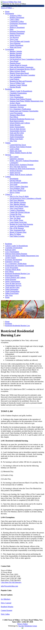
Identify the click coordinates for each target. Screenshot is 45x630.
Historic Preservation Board (19, 73)
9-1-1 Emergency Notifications (20, 109)
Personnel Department (17, 31)
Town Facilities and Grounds (20, 41)
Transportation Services (18, 131)
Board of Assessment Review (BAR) (22, 69)
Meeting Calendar (16, 51)
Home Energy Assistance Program (21, 165)
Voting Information (16, 135)
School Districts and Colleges (20, 123)
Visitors (7, 143)
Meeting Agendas (16, 53)
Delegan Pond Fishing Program (20, 99)
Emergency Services (17, 107)
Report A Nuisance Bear (18, 232)
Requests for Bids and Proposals (21, 81)
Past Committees (15, 77)
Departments (9, 13)
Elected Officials (15, 57)
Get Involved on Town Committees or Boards (25, 59)
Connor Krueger (6, 610)
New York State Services (18, 167)
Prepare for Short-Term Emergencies (22, 169)
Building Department (17, 17)
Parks (11, 29)
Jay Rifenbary (5, 599)
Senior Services (15, 35)
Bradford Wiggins (7, 607)
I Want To (8, 194)
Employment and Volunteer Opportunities (24, 111)
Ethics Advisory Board (17, 71)
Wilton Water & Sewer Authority (21, 175)
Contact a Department (17, 210)
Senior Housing (15, 125)
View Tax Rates (15, 218)
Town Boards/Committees (19, 182)
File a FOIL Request (17, 228)
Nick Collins (5, 614)
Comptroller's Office (17, 21)
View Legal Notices (16, 208)
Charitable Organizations (18, 93)
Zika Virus (13, 141)
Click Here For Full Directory (11, 582)
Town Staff (13, 184)
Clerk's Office (14, 19)
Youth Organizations (17, 137)
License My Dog (15, 214)
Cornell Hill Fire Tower (18, 145)
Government (9, 49)
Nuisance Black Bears (17, 115)
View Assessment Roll (17, 230)
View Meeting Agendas (18, 202)
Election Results (15, 87)
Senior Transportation (17, 127)
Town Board (14, 61)
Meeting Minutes (15, 55)
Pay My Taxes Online (17, 216)
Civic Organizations (16, 97)
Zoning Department (16, 45)
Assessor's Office (16, 15)
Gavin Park (13, 25)
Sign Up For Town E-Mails (19, 196)
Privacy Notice (15, 192)
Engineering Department (18, 23)
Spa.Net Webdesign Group (27, 626)
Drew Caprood (6, 603)
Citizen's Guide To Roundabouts (21, 91)
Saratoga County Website (18, 85)
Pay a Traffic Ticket (16, 220)
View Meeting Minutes (17, 204)
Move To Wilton (15, 234)
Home (7, 11)
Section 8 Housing (16, 171)
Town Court (14, 39)
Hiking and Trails (16, 151)
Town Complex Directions (19, 186)
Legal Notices (14, 79)
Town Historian (15, 43)
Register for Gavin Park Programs (21, 224)
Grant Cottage (14, 149)
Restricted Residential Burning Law (22, 119)
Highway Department (17, 27)
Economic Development (18, 105)
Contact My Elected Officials (20, 212)
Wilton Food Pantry (16, 139)
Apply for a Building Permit (19, 226)
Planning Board (15, 63)
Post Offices (14, 117)
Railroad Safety (15, 95)
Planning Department (17, 33)
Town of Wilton (6, 8)
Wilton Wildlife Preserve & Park (21, 153)
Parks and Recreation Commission (21, 67)
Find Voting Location (17, 236)
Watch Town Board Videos (19, 206)
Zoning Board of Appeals (18, 65)
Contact (8, 176)
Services (8, 155)
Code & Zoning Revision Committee (22, 75)
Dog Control (14, 157)
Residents (8, 89)
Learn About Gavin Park (18, 222)
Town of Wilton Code (17, 83)
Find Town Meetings (17, 200)
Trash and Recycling (17, 133)
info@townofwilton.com (9, 586)
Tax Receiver (14, 37)
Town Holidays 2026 (17, 188)
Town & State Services (17, 129)
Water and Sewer (15, 47)
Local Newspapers (16, 113)
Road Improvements (17, 121)
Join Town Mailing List (18, 190)
